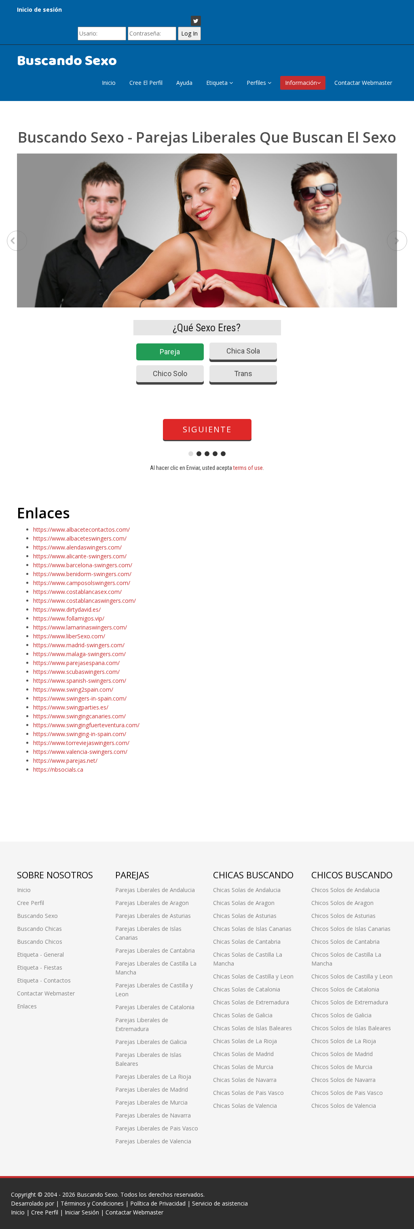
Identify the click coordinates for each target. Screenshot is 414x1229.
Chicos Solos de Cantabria (345, 941)
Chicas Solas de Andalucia (247, 890)
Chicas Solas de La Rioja (245, 1041)
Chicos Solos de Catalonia (345, 989)
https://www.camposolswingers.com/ (81, 583)
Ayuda (184, 82)
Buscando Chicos (39, 941)
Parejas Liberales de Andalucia (155, 890)
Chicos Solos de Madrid (342, 1054)
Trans (243, 373)
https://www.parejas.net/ (65, 760)
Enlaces (27, 1006)
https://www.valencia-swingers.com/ (80, 751)
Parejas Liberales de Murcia (151, 1102)
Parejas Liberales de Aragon (152, 903)
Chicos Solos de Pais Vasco (347, 1092)
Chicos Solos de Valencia (343, 1105)
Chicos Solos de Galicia (341, 1015)
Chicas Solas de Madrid (243, 1054)
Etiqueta (217, 82)
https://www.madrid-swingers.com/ (79, 645)
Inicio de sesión (39, 9)
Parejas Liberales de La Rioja (153, 1076)
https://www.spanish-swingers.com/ (79, 680)
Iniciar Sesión (82, 1212)
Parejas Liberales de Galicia (151, 1042)
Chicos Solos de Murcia (341, 1067)
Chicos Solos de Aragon (342, 903)
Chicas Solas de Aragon (244, 903)
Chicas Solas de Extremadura (251, 1002)
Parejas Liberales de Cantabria (155, 950)
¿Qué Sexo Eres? (207, 328)
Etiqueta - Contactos (44, 980)
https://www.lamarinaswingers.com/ (80, 627)
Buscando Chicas (39, 928)
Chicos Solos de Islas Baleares (351, 1028)
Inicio (109, 82)
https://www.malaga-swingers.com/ (79, 654)
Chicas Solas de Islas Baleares (252, 1028)
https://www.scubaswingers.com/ (76, 672)
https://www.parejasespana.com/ (76, 663)
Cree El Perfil (146, 82)
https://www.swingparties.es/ (70, 707)
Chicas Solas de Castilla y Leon (253, 976)
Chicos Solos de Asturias (343, 916)
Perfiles (257, 82)
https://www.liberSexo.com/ (69, 636)
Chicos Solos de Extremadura (349, 1002)
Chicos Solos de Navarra (343, 1080)
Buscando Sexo (67, 61)
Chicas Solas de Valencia (245, 1105)
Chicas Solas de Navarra (245, 1080)
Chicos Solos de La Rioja (343, 1041)
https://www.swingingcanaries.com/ (79, 716)
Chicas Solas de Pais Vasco (248, 1092)
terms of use (248, 468)
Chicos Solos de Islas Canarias (351, 928)
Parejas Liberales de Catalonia (154, 1007)
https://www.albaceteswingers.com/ (80, 538)
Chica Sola (243, 351)
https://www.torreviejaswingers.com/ (81, 743)
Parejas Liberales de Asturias (153, 916)
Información (301, 82)
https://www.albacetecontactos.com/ (81, 529)
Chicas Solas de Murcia (243, 1067)
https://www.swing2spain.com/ (73, 689)
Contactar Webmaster (363, 82)
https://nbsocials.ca (58, 769)
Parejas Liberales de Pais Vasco (156, 1128)
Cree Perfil (30, 903)
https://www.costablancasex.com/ (77, 592)
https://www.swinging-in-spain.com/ (79, 734)
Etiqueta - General (40, 954)
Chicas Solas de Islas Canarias (252, 928)
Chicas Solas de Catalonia (246, 989)
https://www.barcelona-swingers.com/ (82, 565)
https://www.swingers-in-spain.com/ (80, 698)
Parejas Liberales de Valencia (153, 1141)
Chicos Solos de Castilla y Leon (352, 976)
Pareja (170, 351)
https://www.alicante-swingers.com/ (80, 556)
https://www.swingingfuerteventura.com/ (86, 725)
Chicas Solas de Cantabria (247, 941)
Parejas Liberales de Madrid (151, 1089)
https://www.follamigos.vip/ (68, 618)
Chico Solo (170, 373)
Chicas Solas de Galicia (242, 1015)
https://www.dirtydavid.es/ (67, 609)
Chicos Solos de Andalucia (345, 890)
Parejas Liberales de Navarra (153, 1115)
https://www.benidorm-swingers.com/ (82, 574)
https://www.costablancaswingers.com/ (84, 600)
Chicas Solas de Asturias (245, 916)
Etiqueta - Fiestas (39, 967)
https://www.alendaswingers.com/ (77, 547)
